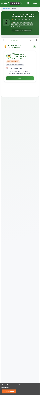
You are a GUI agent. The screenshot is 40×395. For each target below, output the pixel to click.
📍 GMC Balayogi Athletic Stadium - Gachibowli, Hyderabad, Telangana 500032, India (22, 24)
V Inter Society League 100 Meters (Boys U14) (20, 56)
